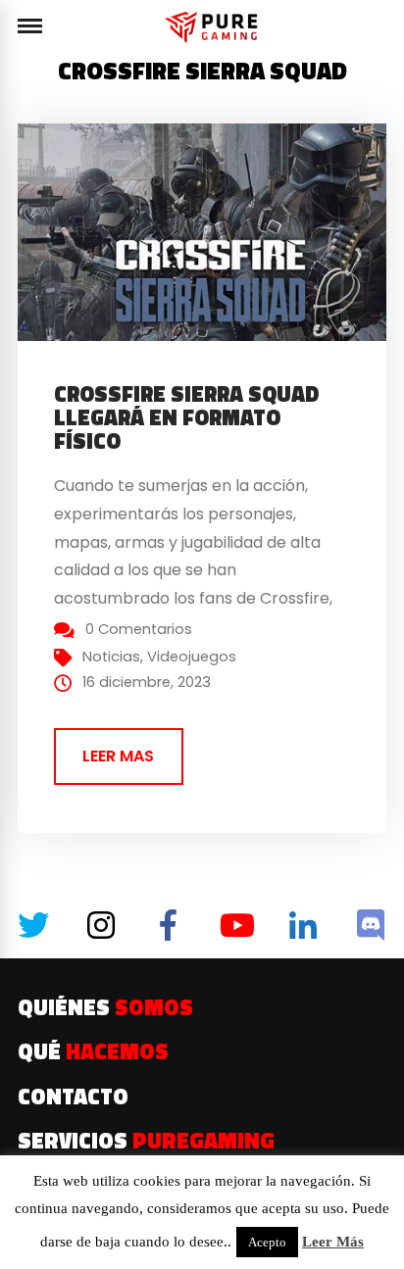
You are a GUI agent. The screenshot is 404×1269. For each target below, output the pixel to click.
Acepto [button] (267, 1242)
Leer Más (333, 1241)
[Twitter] (33, 925)
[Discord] (370, 925)
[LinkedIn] (303, 925)
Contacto (73, 1096)
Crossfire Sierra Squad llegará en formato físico (187, 417)
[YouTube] (235, 925)
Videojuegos (191, 656)
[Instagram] (101, 925)
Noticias (111, 656)
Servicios (146, 1140)
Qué (93, 1051)
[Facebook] (168, 925)
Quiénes (105, 1007)
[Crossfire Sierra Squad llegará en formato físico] (211, 231)
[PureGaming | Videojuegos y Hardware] (214, 27)
